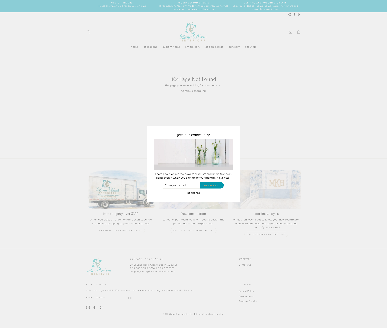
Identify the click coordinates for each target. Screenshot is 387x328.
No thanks (193, 193)
